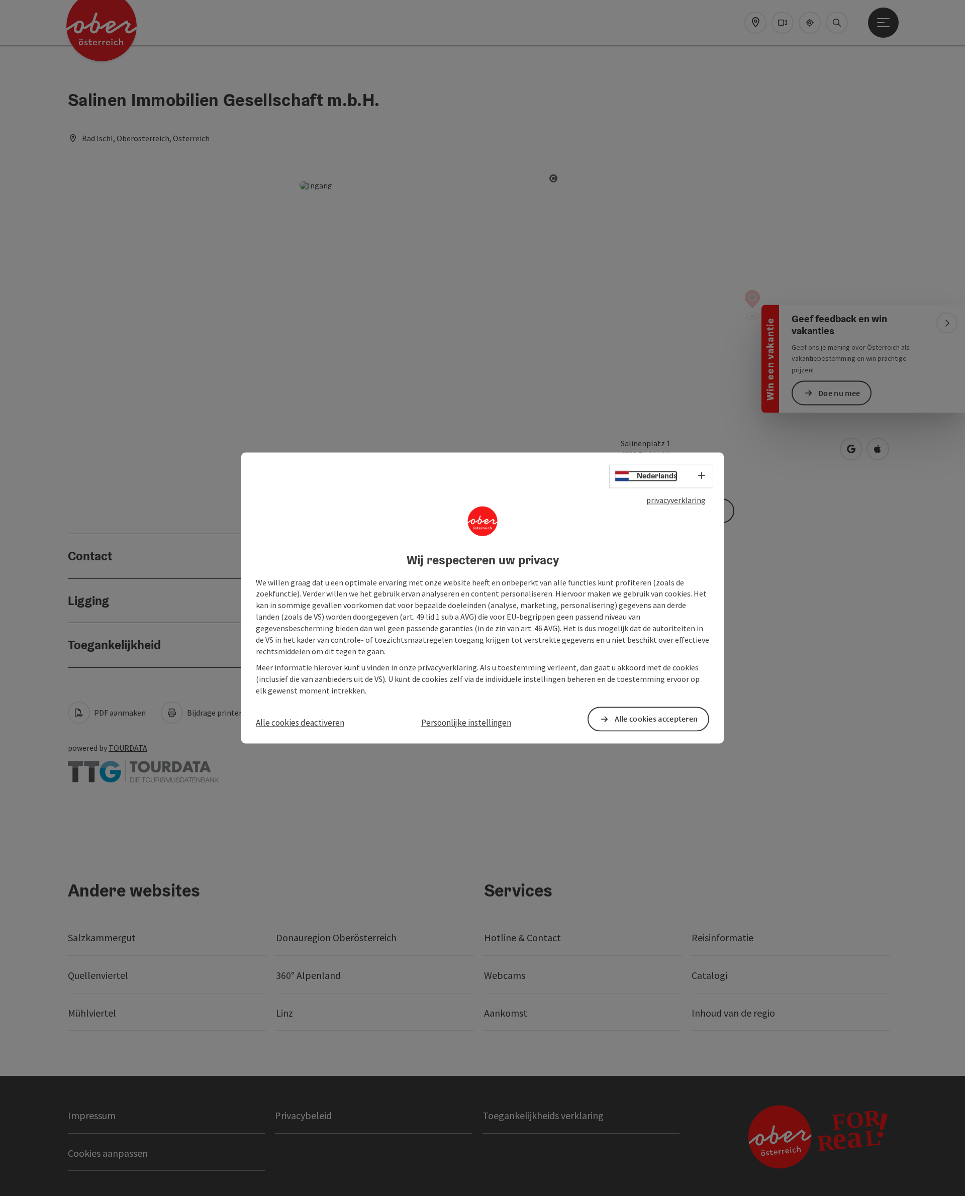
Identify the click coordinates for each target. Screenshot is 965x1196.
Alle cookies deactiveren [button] (300, 722)
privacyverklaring (676, 500)
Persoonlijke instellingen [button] (466, 722)
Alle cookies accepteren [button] (656, 719)
